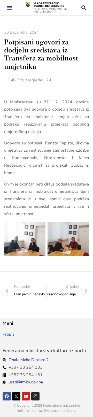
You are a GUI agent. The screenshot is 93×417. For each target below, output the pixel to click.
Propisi (9, 334)
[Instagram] (35, 396)
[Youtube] (26, 396)
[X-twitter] (16, 396)
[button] (9, 8)
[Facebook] (7, 396)
